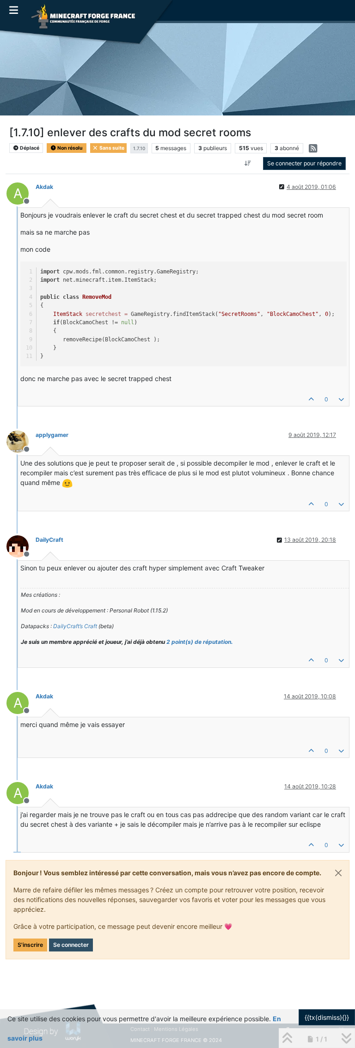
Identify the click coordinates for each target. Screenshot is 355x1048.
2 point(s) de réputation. (199, 641)
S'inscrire (30, 944)
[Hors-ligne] (21, 441)
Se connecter (71, 944)
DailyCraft (49, 539)
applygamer (52, 434)
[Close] (338, 872)
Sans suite (111, 148)
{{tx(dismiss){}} (327, 1017)
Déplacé (29, 148)
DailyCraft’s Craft (75, 626)
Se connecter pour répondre (304, 163)
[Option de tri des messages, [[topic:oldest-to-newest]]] (248, 163)
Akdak (44, 186)
